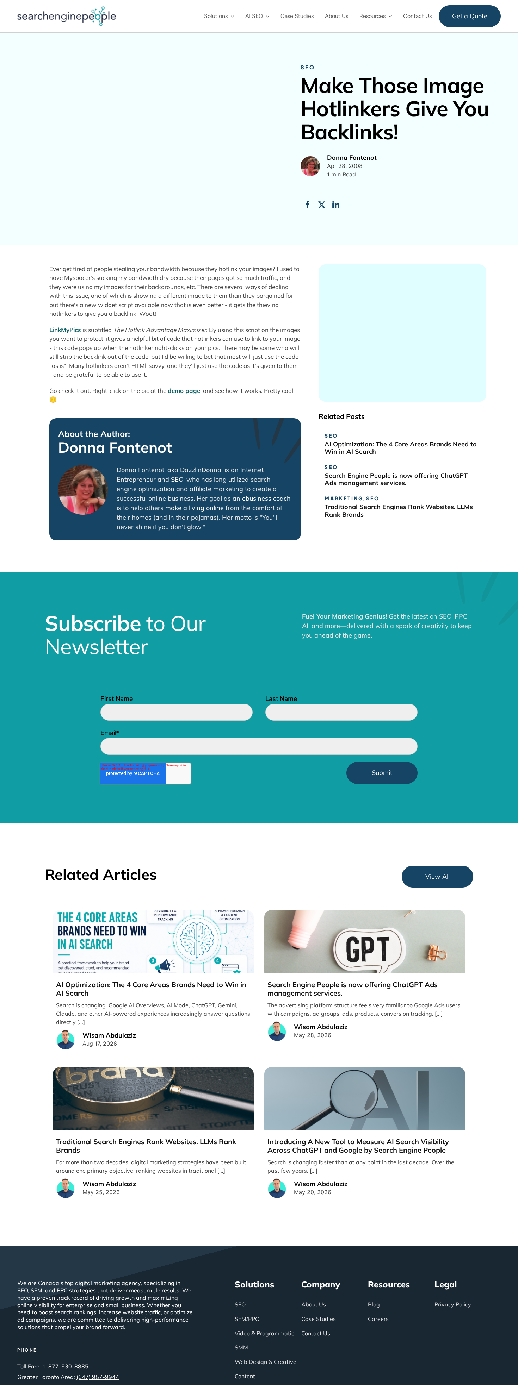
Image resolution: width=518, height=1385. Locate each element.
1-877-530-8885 (65, 1366)
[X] (322, 205)
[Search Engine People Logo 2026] (66, 9)
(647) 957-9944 (97, 1376)
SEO (308, 67)
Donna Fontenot (115, 447)
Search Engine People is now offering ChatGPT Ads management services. (396, 479)
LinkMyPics (65, 329)
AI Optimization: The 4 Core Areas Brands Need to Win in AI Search (401, 448)
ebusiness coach (266, 498)
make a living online (194, 508)
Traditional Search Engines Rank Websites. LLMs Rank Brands (399, 511)
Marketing (344, 498)
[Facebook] (308, 205)
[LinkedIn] (336, 205)
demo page (184, 390)
